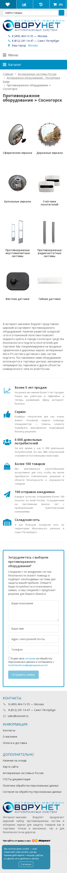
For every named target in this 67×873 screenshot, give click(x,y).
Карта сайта (10, 766)
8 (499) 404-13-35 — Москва (29, 36)
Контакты (9, 730)
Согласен (26, 864)
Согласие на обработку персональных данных (32, 791)
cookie (25, 848)
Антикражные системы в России (23, 773)
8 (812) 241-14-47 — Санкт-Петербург (35, 40)
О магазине (10, 736)
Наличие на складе (15, 760)
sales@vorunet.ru (18, 716)
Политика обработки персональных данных (30, 785)
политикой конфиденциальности (28, 665)
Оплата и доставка (15, 743)
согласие (30, 658)
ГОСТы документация (16, 779)
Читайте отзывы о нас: (17, 840)
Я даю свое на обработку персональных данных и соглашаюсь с (31, 662)
